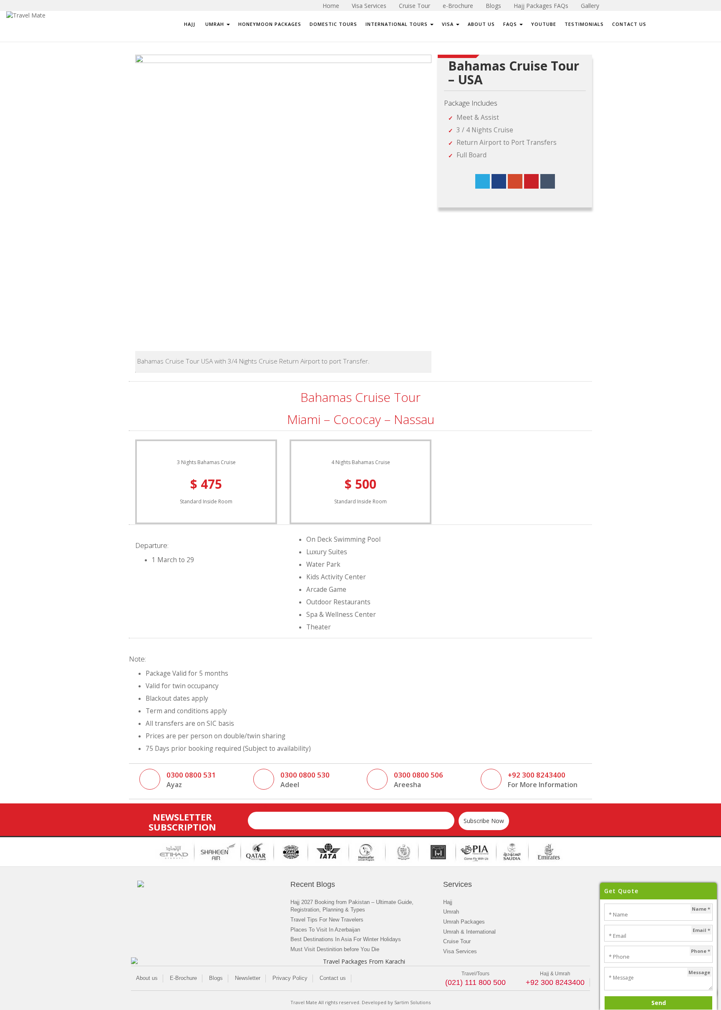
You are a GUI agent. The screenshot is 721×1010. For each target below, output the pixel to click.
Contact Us (629, 24)
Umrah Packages (464, 922)
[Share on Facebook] (499, 181)
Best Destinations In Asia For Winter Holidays (345, 939)
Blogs (216, 978)
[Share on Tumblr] (547, 181)
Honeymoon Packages (269, 24)
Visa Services (460, 951)
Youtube (543, 24)
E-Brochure (183, 978)
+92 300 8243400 (555, 982)
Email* (257, 807)
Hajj (189, 24)
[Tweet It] (482, 181)
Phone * (700, 951)
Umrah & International (469, 932)
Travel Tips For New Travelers (326, 920)
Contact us (333, 978)
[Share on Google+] (515, 181)
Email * (701, 930)
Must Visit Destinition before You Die (334, 949)
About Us (481, 24)
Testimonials (584, 24)
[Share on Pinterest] (531, 181)
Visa (448, 24)
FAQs (511, 24)
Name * (701, 909)
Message (699, 972)
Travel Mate (303, 1002)
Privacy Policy (290, 978)
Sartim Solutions (412, 1002)
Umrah (215, 24)
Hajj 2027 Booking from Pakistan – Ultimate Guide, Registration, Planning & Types (351, 906)
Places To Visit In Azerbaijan (325, 930)
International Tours (397, 24)
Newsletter (247, 978)
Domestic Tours (333, 24)
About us (147, 978)
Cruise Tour (457, 941)
